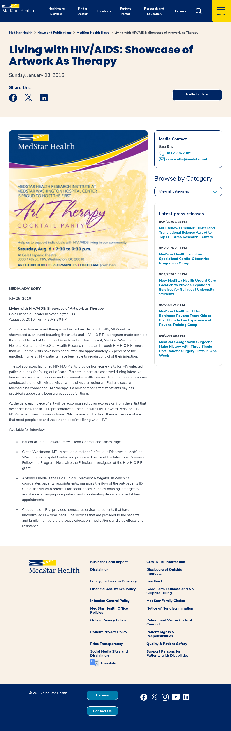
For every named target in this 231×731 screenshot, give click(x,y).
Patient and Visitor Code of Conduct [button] (169, 622)
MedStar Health (20, 33)
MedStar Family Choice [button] (165, 600)
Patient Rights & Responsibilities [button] (160, 634)
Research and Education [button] (154, 11)
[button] (204, 11)
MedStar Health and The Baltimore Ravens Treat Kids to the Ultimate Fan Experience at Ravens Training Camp (185, 318)
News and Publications (54, 33)
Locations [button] (104, 11)
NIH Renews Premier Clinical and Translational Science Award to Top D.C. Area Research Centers (187, 232)
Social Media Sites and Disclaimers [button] (109, 653)
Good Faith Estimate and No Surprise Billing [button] (170, 591)
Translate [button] (108, 663)
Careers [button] (180, 11)
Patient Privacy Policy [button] (108, 632)
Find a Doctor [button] (82, 11)
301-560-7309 (179, 153)
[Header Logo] (16, 6)
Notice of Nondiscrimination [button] (169, 608)
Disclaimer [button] (99, 569)
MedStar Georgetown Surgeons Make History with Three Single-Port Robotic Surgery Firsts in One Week (188, 349)
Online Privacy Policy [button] (108, 620)
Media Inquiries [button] (197, 94)
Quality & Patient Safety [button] (166, 643)
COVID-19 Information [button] (165, 561)
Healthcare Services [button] (57, 11)
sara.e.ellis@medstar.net (186, 159)
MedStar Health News (93, 33)
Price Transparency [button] (106, 643)
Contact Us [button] (102, 711)
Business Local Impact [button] (109, 561)
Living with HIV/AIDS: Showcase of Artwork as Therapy (156, 33)
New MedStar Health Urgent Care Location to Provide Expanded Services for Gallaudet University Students (187, 287)
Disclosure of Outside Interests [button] (164, 571)
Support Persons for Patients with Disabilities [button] (167, 653)
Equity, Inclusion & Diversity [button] (113, 581)
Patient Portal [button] (125, 11)
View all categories (174, 191)
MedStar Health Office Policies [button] (109, 610)
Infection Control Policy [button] (110, 600)
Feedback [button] (154, 581)
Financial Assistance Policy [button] (113, 589)
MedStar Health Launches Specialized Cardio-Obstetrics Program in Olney (184, 259)
